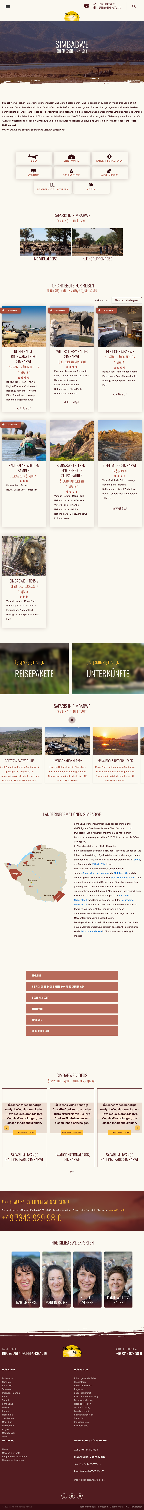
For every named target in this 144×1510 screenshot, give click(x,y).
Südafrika (7, 1385)
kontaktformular (117, 1210)
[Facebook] (72, 1496)
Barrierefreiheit (87, 1506)
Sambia (136, 859)
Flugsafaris (80, 1382)
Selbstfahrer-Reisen (91, 931)
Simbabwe (7, 1403)
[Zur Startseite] (72, 16)
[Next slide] (137, 1127)
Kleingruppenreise (84, 1414)
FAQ (127, 1506)
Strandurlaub (81, 1425)
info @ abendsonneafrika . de (24, 1353)
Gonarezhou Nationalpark (95, 873)
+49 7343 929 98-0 (32, 1217)
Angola (6, 1429)
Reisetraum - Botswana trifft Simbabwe (24, 356)
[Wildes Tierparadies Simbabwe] (72, 326)
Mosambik (7, 1414)
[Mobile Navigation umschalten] (7, 6)
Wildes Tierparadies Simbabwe (72, 354)
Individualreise (82, 1422)
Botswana (7, 1378)
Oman (5, 1436)
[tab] (71, 1172)
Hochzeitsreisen (82, 1403)
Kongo (5, 1411)
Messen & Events (11, 1453)
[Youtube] (80, 1496)
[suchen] (134, 6)
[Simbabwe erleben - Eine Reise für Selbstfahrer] (72, 440)
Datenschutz (116, 1506)
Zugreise (78, 1389)
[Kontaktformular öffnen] (87, 6)
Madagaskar (8, 1433)
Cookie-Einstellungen (24, 1132)
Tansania (7, 1389)
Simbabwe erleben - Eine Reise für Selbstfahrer (72, 470)
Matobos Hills (121, 873)
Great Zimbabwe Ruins (122, 877)
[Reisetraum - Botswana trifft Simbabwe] (24, 326)
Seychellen (8, 1418)
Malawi (5, 1407)
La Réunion (8, 1425)
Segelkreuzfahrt (82, 1393)
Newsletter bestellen (13, 1460)
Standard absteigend (126, 300)
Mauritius (7, 1422)
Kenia (5, 1396)
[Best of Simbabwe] (120, 326)
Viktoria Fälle (98, 864)
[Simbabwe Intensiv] (24, 555)
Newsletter (136, 1506)
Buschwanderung (83, 1400)
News (5, 1449)
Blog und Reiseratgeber (14, 1456)
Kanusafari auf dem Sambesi (24, 468)
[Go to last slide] (6, 1127)
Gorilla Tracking (82, 1407)
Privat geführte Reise (85, 1378)
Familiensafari (81, 1411)
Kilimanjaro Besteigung (86, 1396)
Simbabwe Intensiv (24, 580)
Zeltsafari (79, 1418)
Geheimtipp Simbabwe (120, 465)
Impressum (103, 1506)
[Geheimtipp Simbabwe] (120, 440)
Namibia (6, 1382)
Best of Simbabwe (120, 351)
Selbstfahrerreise (83, 1385)
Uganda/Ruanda (11, 1393)
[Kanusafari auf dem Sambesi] (24, 440)
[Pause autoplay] (72, 719)
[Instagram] (64, 1496)
